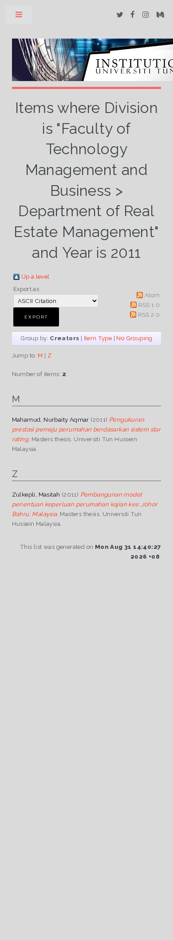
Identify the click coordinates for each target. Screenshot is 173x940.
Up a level (35, 276)
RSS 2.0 (149, 314)
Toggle (19, 16)
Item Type (98, 338)
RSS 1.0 (149, 304)
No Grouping (134, 338)
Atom (152, 295)
